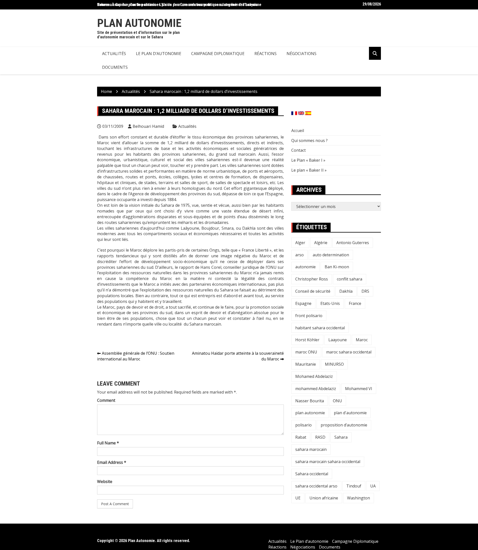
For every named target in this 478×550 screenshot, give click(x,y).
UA (373, 486)
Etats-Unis (330, 303)
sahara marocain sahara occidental (327, 461)
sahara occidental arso (316, 486)
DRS (365, 291)
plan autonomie (310, 412)
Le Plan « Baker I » (308, 160)
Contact (298, 150)
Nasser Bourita (309, 401)
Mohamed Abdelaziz (314, 376)
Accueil (297, 130)
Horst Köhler (307, 340)
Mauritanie (305, 364)
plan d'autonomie (350, 412)
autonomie (305, 267)
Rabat (300, 437)
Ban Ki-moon (337, 267)
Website (104, 481)
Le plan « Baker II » (309, 170)
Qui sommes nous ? (309, 140)
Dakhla (346, 291)
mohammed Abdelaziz (315, 388)
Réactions (265, 53)
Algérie (320, 242)
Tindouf (353, 486)
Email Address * (111, 462)
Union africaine (323, 498)
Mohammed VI (358, 388)
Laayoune (337, 340)
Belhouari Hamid (148, 126)
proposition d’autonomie (344, 425)
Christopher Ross (311, 279)
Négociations (301, 53)
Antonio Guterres (352, 242)
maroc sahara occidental (348, 352)
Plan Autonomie (139, 23)
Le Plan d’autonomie (158, 53)
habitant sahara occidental (320, 328)
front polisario (308, 315)
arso (299, 255)
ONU (337, 401)
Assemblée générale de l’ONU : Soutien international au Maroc (135, 356)
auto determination (331, 255)
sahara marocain (311, 449)
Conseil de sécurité (312, 291)
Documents (115, 67)
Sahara (341, 437)
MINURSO (334, 364)
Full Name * (108, 443)
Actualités (114, 53)
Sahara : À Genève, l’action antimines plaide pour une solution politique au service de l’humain (177, 4)
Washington (358, 498)
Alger (300, 242)
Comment (106, 400)
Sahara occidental (311, 474)
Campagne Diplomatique (217, 53)
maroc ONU (306, 352)
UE (297, 498)
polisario (303, 425)
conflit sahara (349, 279)
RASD (320, 437)
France (355, 303)
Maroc (362, 340)
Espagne (303, 303)
